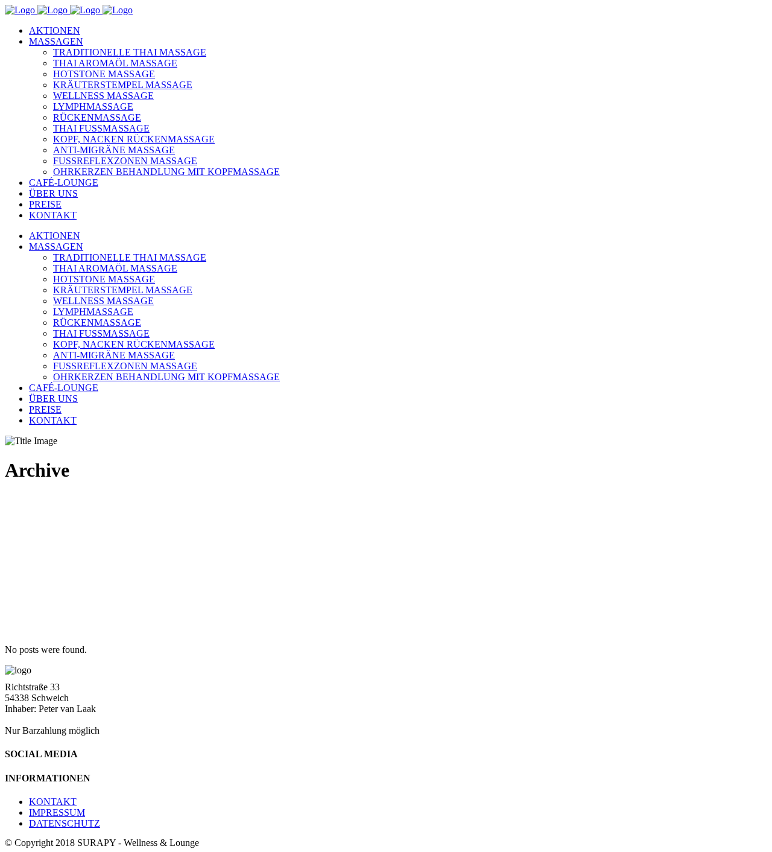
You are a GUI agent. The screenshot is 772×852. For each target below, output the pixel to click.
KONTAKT (53, 801)
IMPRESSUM (57, 812)
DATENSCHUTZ (64, 823)
